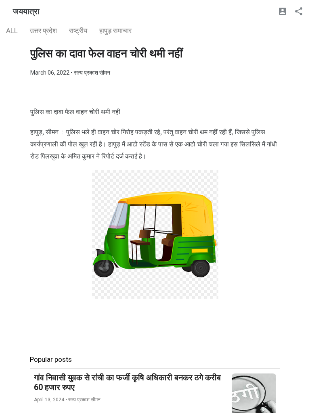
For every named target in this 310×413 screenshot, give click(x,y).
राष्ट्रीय (78, 31)
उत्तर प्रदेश (43, 31)
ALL (12, 31)
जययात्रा (26, 11)
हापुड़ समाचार (115, 31)
